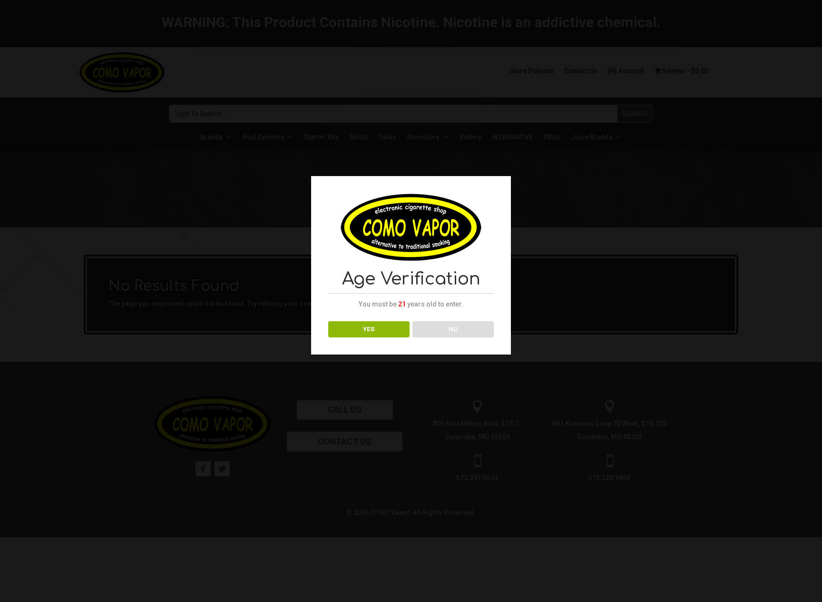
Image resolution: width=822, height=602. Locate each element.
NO (453, 329)
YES (368, 329)
